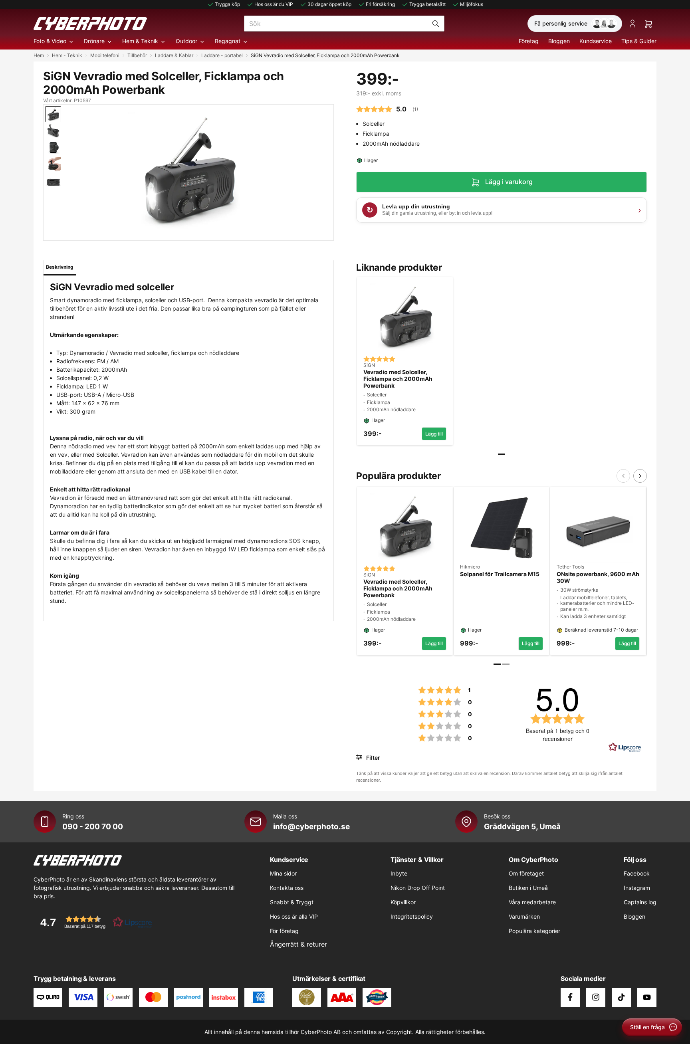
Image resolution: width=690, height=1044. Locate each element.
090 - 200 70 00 (92, 826)
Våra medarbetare (532, 902)
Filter (372, 757)
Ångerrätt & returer (298, 944)
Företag (529, 41)
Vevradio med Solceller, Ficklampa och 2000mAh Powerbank (397, 379)
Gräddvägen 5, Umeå (522, 826)
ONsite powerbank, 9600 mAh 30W (598, 577)
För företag (284, 930)
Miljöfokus (471, 4)
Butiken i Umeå (528, 887)
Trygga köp (227, 4)
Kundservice (595, 41)
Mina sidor (283, 873)
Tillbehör (137, 55)
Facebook (637, 873)
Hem (39, 55)
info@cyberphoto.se (311, 826)
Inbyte (399, 873)
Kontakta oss (286, 887)
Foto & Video (50, 41)
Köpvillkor (403, 902)
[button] (93, 922)
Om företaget (526, 873)
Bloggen (559, 41)
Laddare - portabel (222, 55)
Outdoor (186, 41)
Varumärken (524, 916)
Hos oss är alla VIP (294, 916)
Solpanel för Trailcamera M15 (499, 574)
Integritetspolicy (412, 916)
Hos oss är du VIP (273, 4)
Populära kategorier (534, 930)
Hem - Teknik (67, 55)
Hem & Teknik (140, 41)
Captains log (640, 902)
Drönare (94, 41)
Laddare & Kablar (174, 55)
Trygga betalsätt (427, 4)
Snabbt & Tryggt (291, 902)
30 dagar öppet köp (329, 4)
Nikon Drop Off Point (418, 887)
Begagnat (227, 41)
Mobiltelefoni (104, 55)
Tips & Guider (638, 41)
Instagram (637, 887)
